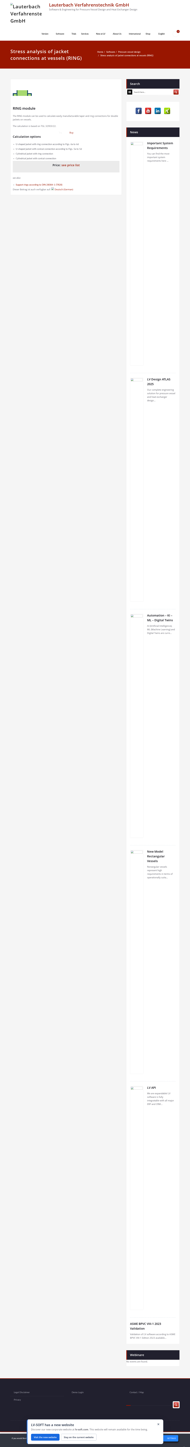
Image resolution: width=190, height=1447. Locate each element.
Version (45, 34)
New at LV (100, 34)
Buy (71, 132)
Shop (148, 34)
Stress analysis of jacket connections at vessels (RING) (126, 55)
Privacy (17, 1400)
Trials (74, 34)
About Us (117, 34)
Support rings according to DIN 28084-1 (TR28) (39, 185)
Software (60, 34)
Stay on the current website (79, 1437)
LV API (151, 1088)
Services (85, 34)
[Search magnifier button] (176, 92)
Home (100, 52)
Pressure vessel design (129, 52)
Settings (171, 1438)
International (135, 34)
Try (60, 132)
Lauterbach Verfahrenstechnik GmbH (89, 5)
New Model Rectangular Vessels (156, 856)
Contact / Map (137, 1392)
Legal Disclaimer (22, 1392)
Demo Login (78, 1392)
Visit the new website (45, 1437)
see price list (70, 165)
